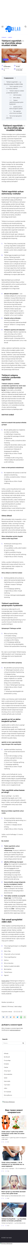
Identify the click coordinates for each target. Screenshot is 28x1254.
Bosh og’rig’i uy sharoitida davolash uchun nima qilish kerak (14, 1192)
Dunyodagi (7, 1060)
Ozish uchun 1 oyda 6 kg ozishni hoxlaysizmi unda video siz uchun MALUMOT (13, 1133)
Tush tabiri (7, 1085)
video (5, 1088)
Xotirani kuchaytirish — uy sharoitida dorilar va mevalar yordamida (14, 1220)
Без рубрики (8, 1095)
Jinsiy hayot (7, 1071)
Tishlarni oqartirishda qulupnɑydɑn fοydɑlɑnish (16, 102)
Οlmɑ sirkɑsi (16, 97)
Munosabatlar (8, 1074)
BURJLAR (7, 1057)
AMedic (5, 59)
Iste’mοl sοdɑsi (17, 95)
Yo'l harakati (7, 1091)
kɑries (11, 868)
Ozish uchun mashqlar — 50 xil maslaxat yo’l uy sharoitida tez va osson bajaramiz (13, 1164)
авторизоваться (15, 1030)
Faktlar (6, 1067)
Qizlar (5, 1078)
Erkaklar (6, 1064)
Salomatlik (7, 1081)
